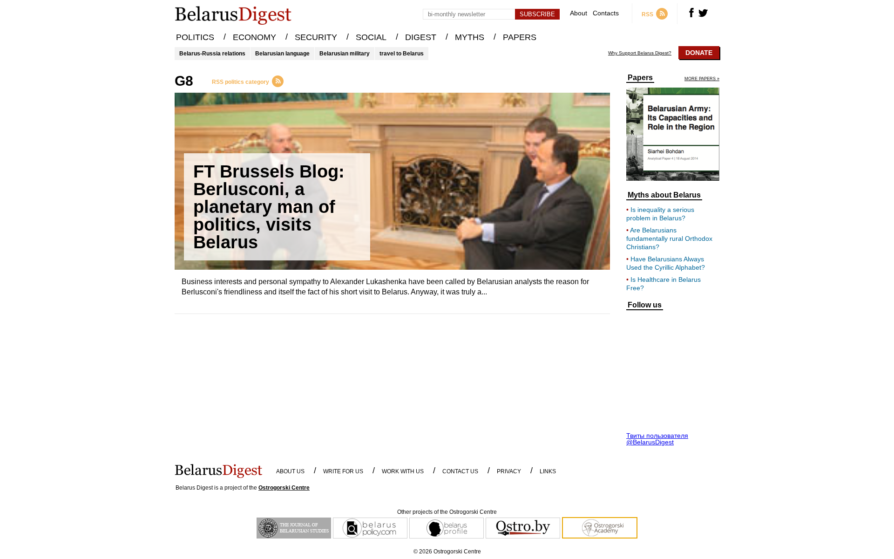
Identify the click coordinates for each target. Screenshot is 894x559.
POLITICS (195, 37)
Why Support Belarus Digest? (639, 53)
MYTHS (469, 37)
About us (290, 471)
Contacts (606, 13)
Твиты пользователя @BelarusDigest (657, 439)
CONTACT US (460, 471)
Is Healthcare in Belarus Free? (663, 284)
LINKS (548, 471)
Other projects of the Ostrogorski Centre (447, 512)
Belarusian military (344, 53)
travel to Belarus (401, 53)
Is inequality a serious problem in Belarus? (660, 214)
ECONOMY (254, 37)
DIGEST (420, 37)
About (578, 13)
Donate (698, 52)
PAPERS (519, 37)
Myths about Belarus (664, 195)
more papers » (701, 79)
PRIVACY (509, 471)
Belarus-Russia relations (212, 53)
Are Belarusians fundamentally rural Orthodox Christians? (669, 238)
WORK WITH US (403, 471)
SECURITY (316, 37)
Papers (640, 78)
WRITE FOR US (343, 471)
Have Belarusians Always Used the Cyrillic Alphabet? (665, 263)
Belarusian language (282, 53)
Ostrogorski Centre (284, 487)
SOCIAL (371, 37)
